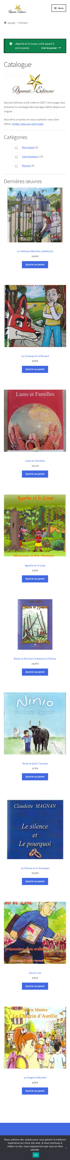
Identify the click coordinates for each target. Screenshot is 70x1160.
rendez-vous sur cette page (27, 123)
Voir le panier (49, 48)
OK (36, 1155)
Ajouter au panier (35, 264)
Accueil (11, 22)
